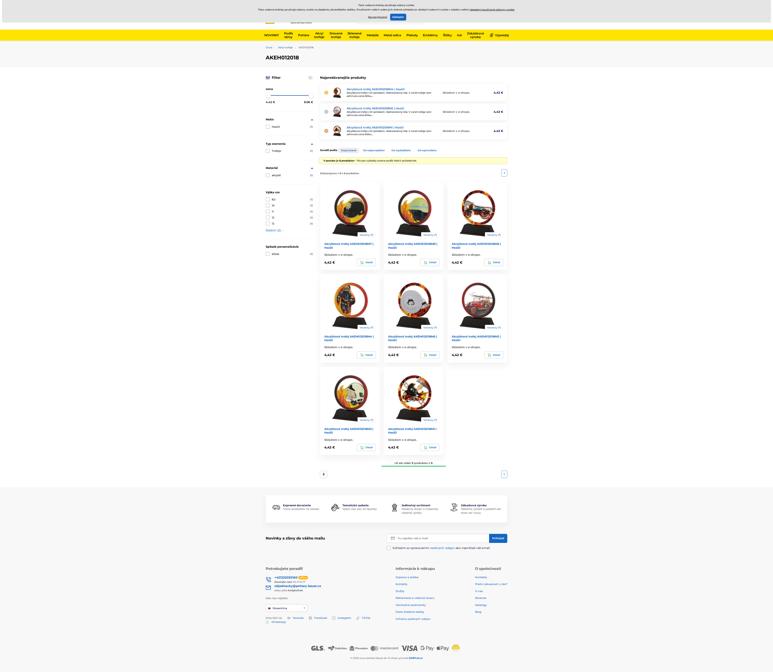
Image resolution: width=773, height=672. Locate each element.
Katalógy (481, 605)
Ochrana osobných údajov (413, 618)
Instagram (344, 617)
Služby (400, 591)
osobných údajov (442, 548)
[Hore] (323, 474)
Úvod (269, 47)
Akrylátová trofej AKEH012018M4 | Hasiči (376, 89)
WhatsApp (278, 621)
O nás (479, 591)
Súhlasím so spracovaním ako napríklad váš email (441, 548)
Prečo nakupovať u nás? (491, 584)
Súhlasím (398, 17)
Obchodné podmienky (411, 605)
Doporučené (348, 150)
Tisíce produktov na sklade (301, 508)
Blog (478, 611)
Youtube (298, 617)
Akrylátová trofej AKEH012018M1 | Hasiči (375, 127)
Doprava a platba (407, 577)
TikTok (366, 617)
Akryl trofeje (285, 47)
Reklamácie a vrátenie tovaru (415, 598)
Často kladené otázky (410, 611)
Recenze (480, 598)
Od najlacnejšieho (374, 150)
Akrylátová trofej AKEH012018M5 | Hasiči (375, 108)
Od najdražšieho (401, 150)
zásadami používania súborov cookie (492, 9)
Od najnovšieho (427, 150)
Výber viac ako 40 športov (359, 508)
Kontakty (401, 584)
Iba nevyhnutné (377, 17)
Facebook (320, 617)
